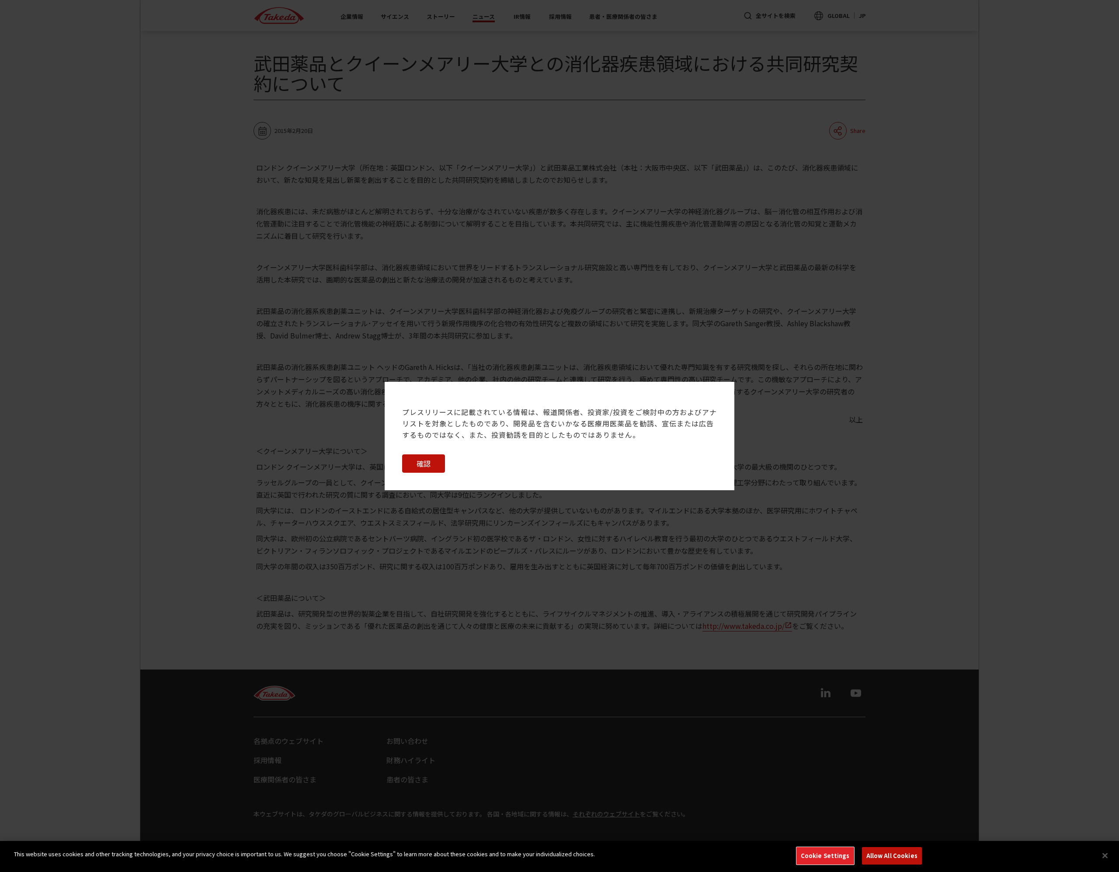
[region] (559, 856)
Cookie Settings (825, 855)
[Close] (1105, 855)
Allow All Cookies (891, 855)
